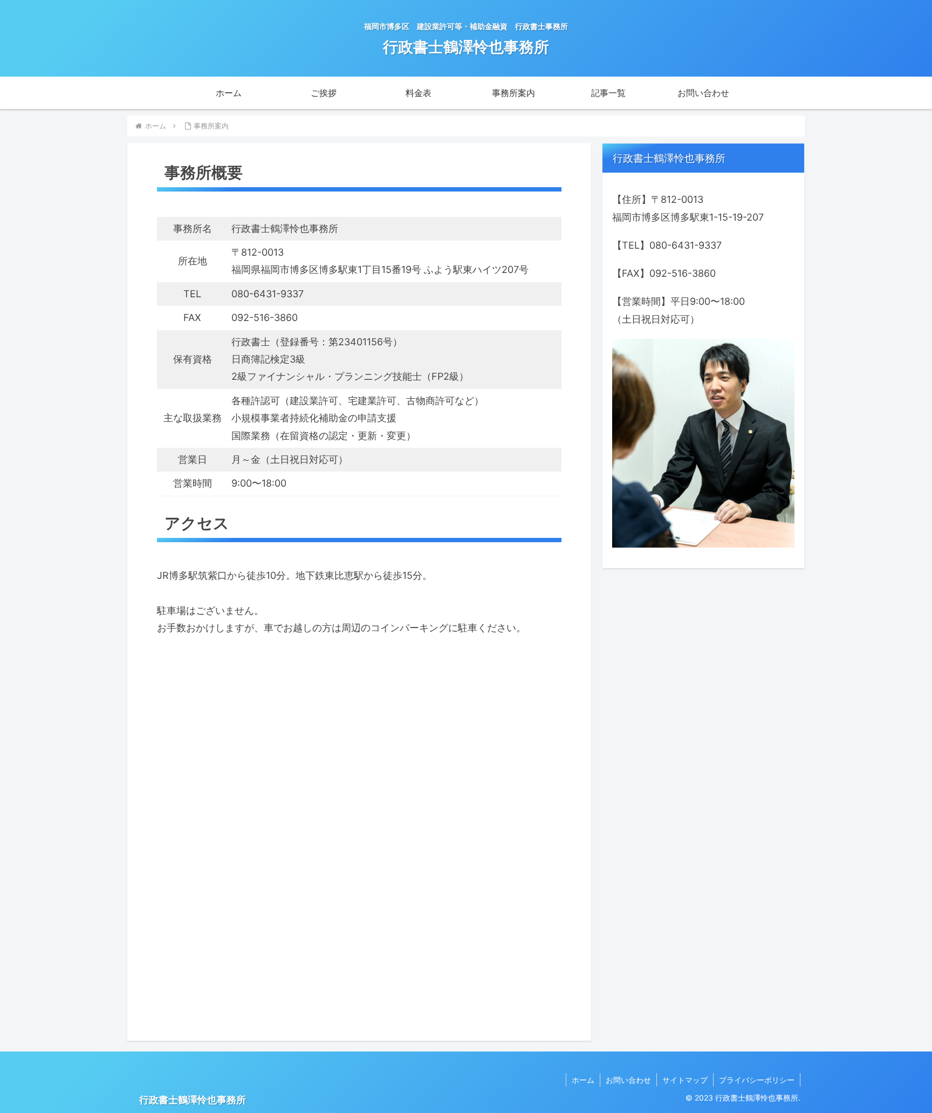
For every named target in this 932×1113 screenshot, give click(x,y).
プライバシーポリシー (756, 1079)
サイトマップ (685, 1079)
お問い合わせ (628, 1079)
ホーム (583, 1079)
